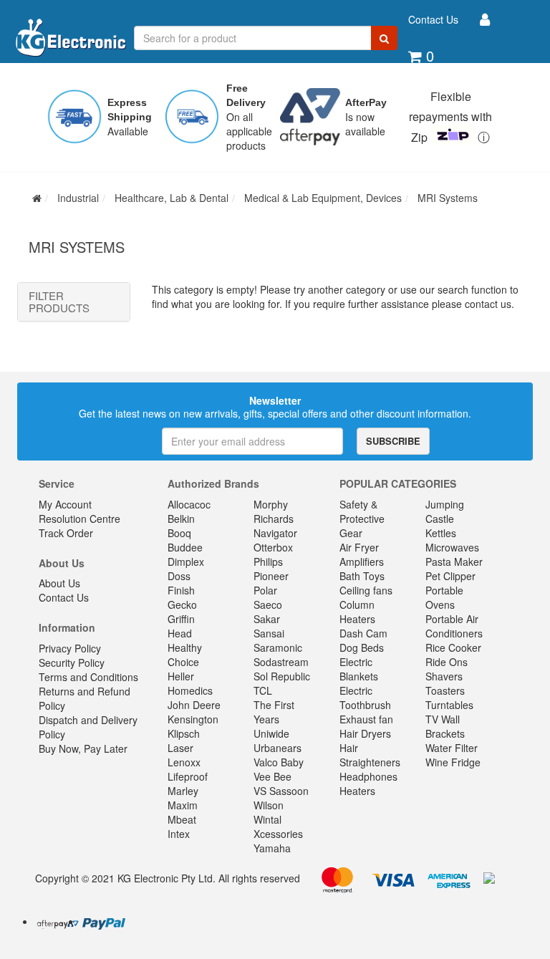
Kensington (193, 719)
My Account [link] (65, 504)
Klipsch (184, 733)
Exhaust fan (366, 719)
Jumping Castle (444, 511)
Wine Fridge (453, 762)
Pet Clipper (450, 576)
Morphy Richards (274, 511)
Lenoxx (184, 762)
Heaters (357, 791)
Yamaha (272, 848)
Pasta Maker (454, 561)
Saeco (268, 604)
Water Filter (451, 748)
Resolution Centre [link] (79, 518)
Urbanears (277, 748)
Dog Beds (361, 647)
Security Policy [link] (72, 662)
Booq (179, 533)
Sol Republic (282, 676)
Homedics (190, 690)
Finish (181, 590)
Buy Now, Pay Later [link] (83, 748)
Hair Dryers (365, 733)
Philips (268, 561)
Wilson (269, 805)
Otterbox (273, 547)
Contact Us (433, 19)
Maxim (183, 805)
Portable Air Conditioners (454, 626)
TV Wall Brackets (445, 726)
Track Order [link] (66, 533)
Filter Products (59, 302)
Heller (181, 676)
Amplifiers (361, 561)
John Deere (194, 705)
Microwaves (452, 547)
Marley (183, 791)
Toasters (445, 690)
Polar (265, 590)
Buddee (185, 547)
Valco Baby (279, 762)
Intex (179, 834)
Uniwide (271, 733)
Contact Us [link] (64, 597)
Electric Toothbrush (365, 697)
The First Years (274, 712)
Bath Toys (362, 576)
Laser (180, 748)
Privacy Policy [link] (70, 648)
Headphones (368, 776)
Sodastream (281, 662)
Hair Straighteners (369, 755)
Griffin (181, 619)
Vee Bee (272, 776)
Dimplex (186, 561)
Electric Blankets (358, 669)
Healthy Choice (185, 654)
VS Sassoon (281, 791)
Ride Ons (446, 662)
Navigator (275, 533)
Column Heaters (357, 611)
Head (180, 633)
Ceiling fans (365, 590)
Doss (179, 576)
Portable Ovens (444, 597)
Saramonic (278, 647)
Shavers (444, 676)
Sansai (269, 633)
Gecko (182, 604)
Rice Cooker (453, 647)
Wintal (267, 819)
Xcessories (278, 834)
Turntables (449, 705)
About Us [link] (59, 583)
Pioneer (271, 576)
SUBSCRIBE (393, 441)
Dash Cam (363, 633)
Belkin (181, 518)
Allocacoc (189, 504)
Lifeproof (188, 776)
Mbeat (182, 819)
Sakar (267, 619)
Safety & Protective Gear (362, 518)
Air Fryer (359, 547)
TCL (263, 690)
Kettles (440, 533)
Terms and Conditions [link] (88, 677)
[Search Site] (384, 38)
